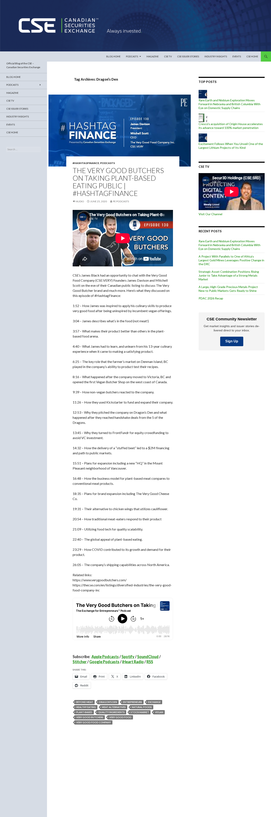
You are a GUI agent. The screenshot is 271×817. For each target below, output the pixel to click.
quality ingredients (111, 712)
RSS (150, 661)
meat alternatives (114, 707)
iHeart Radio (133, 661)
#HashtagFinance (86, 163)
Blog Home (113, 56)
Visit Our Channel (210, 214)
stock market (140, 712)
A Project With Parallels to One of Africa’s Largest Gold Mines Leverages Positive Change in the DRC (231, 260)
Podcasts (132, 56)
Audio (80, 201)
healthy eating (86, 707)
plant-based (84, 712)
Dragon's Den (108, 702)
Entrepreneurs (132, 702)
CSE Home (252, 56)
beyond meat (84, 702)
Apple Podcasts (105, 656)
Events (236, 56)
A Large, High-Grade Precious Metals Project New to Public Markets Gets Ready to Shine (228, 288)
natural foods (142, 707)
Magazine (153, 56)
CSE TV (168, 56)
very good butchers (89, 717)
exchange (154, 702)
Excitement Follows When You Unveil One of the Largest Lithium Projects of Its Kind (231, 145)
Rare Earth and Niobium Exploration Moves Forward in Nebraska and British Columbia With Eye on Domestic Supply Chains (229, 104)
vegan (159, 712)
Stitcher (80, 661)
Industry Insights (216, 56)
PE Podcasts (121, 201)
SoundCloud (148, 656)
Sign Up (231, 341)
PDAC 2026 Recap (211, 298)
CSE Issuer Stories (188, 56)
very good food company (93, 722)
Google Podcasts (104, 661)
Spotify (128, 656)
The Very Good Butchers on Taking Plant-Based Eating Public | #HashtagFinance (118, 181)
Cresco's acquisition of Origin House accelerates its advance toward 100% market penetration (231, 126)
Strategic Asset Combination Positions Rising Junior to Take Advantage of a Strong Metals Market (229, 275)
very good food (120, 717)
